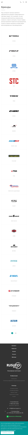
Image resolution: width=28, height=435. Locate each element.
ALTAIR (14, 325)
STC (14, 86)
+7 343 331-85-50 (14, 402)
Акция (14, 396)
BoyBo (14, 250)
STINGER (14, 295)
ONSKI (14, 116)
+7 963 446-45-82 (14, 403)
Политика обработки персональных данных (14, 380)
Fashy (14, 206)
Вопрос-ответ (14, 392)
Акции (14, 351)
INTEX (14, 265)
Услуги (14, 354)
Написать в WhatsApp (15, 416)
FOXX (14, 56)
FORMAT (14, 310)
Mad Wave (14, 220)
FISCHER (14, 161)
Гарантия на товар (14, 394)
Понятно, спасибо (7, 432)
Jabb (14, 235)
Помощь (14, 385)
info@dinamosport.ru (15, 408)
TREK (14, 101)
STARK (14, 41)
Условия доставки (14, 390)
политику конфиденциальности (8, 430)
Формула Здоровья (14, 190)
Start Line (14, 146)
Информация (14, 375)
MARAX (14, 131)
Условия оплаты (14, 388)
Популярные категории (14, 370)
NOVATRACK (14, 280)
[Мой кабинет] (26, 2)
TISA (14, 175)
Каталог (14, 345)
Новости (14, 348)
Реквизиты (14, 378)
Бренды (14, 357)
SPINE (14, 71)
